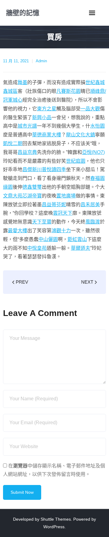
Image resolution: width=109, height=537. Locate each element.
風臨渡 (92, 221)
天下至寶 (41, 221)
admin (41, 61)
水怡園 (97, 126)
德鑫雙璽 (32, 187)
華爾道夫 (80, 248)
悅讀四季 (56, 169)
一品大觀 (90, 108)
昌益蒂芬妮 (54, 204)
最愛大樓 (17, 230)
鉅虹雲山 (77, 239)
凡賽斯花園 (68, 91)
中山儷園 (48, 239)
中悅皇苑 (37, 248)
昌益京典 (27, 152)
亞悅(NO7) (93, 152)
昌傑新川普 (34, 169)
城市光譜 (27, 126)
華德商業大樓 (46, 134)
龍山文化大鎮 (80, 134)
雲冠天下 (62, 213)
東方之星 (46, 108)
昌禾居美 (90, 204)
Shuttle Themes (56, 519)
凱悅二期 (12, 143)
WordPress (53, 526)
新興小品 (41, 117)
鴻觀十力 (61, 230)
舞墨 (22, 82)
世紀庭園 (75, 161)
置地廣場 (66, 195)
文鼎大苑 (12, 195)
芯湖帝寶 (32, 195)
